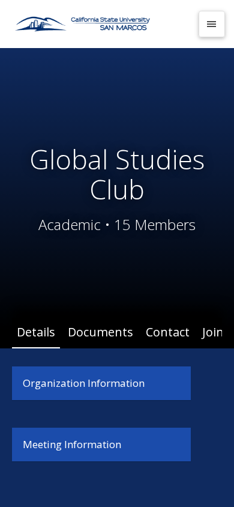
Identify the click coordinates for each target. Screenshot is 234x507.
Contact (168, 332)
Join (213, 332)
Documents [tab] (100, 332)
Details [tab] (36, 332)
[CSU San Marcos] (100, 24)
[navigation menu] (212, 24)
